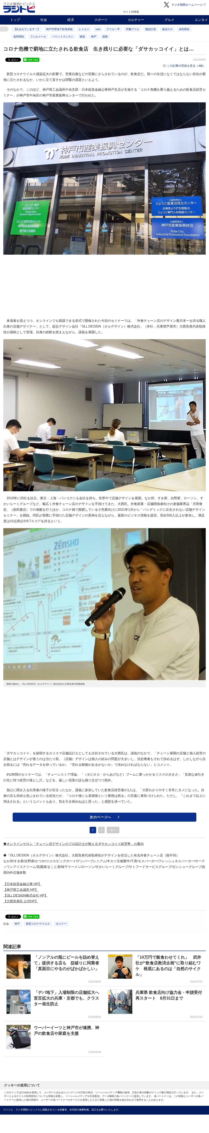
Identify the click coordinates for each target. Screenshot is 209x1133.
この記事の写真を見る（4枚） (186, 65)
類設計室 (150, 29)
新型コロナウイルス (38, 923)
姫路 (105, 36)
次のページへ (100, 817)
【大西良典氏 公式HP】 (20, 901)
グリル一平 (113, 29)
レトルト (84, 29)
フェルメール (38, 36)
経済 (70, 19)
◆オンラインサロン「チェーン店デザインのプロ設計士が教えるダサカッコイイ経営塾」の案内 (73, 844)
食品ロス (167, 29)
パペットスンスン (62, 36)
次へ (113, 830)
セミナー (61, 923)
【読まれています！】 (26, 29)
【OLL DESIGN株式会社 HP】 (25, 895)
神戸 (93, 36)
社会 (43, 19)
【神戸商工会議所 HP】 (20, 889)
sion (98, 29)
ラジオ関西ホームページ (187, 4)
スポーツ (100, 19)
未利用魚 (184, 29)
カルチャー (136, 19)
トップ (15, 19)
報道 (82, 36)
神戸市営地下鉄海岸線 (59, 29)
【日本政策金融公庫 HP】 (22, 884)
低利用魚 (18, 36)
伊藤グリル (132, 29)
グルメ (169, 19)
